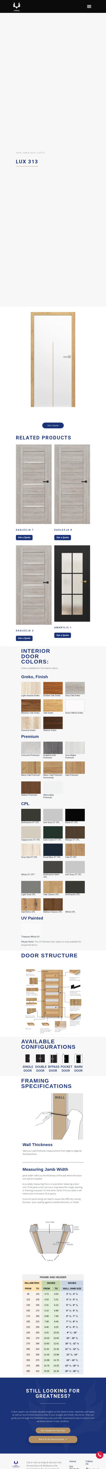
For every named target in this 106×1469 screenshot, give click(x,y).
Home (18, 152)
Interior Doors (29, 152)
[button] (89, 6)
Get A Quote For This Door (53, 1430)
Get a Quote (53, 425)
